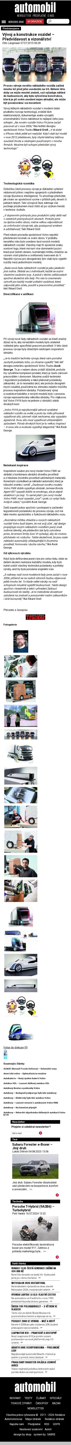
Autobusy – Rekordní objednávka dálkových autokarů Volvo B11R (34, 1113)
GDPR (56, 1424)
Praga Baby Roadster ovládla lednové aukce (33, 1363)
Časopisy (42, 1403)
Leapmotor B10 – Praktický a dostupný (34, 1333)
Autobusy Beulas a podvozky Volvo (21, 1088)
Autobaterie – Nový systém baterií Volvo (24, 1078)
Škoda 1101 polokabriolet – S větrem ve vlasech (34, 1307)
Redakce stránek (54, 1419)
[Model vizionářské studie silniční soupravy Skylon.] (20, 776)
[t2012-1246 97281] (20, 641)
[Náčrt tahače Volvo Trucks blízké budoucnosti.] (20, 1030)
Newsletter (24, 15)
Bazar (56, 1403)
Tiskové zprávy (21, 1403)
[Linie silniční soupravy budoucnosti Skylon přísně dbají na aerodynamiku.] (20, 985)
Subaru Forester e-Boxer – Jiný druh (32, 1146)
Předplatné (39, 15)
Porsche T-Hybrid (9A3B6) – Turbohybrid (33, 1208)
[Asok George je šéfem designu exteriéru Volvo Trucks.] (20, 866)
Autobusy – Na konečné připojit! (20, 1107)
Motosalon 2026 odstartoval (28, 1283)
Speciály (56, 1398)
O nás (51, 15)
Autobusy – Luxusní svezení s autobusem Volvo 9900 (30, 1102)
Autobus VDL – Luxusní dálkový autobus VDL (26, 1083)
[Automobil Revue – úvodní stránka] (35, 26)
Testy (28, 1398)
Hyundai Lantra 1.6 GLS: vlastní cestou (33, 1294)
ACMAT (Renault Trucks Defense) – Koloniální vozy (30, 1068)
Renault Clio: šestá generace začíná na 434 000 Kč (33, 1269)
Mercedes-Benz (16, 22)
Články (41, 1398)
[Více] (57, 1195)
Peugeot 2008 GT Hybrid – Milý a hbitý (33, 1321)
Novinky (15, 1398)
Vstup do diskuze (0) (15, 1047)
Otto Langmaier (11, 43)
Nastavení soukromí (30, 1429)
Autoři (48, 1429)
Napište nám (17, 1424)
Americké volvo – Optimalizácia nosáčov (24, 1073)
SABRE (51, 1434)
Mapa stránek (33, 1419)
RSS (46, 1424)
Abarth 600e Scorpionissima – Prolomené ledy (35, 1348)
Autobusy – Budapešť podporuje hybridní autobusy (29, 1093)
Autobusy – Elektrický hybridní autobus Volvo (27, 1098)
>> (31, 1189)
